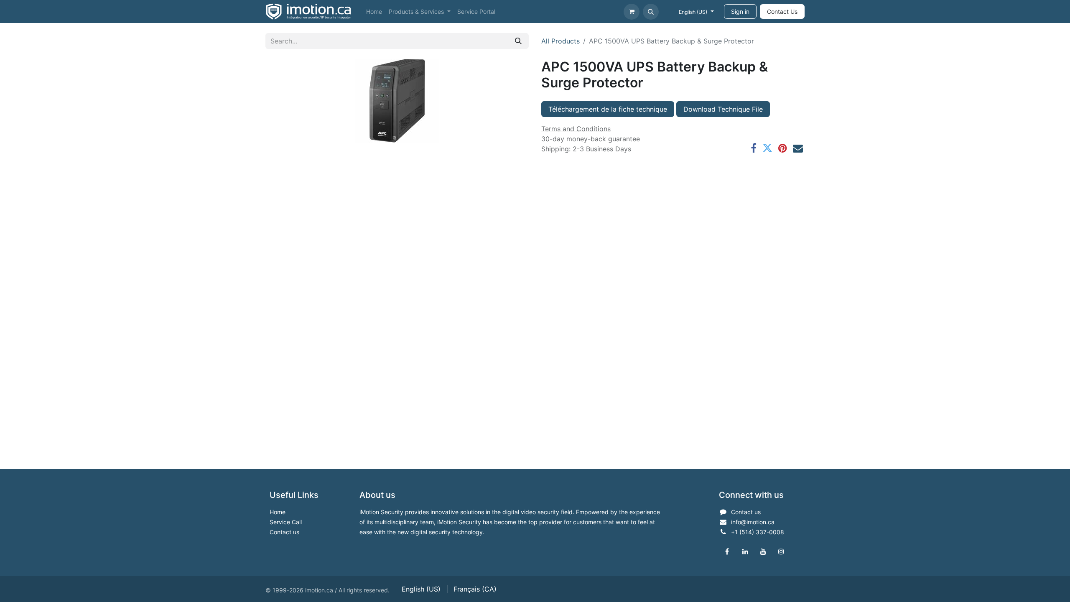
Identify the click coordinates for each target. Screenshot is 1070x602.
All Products (560, 41)
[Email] (798, 148)
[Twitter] (767, 148)
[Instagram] (781, 551)
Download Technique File (723, 109)
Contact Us (782, 11)
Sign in (740, 11)
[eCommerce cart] (631, 12)
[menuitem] (374, 11)
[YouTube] (763, 551)
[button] (651, 12)
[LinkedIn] (745, 551)
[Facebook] (754, 148)
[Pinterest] (782, 148)
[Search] (518, 41)
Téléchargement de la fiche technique (607, 109)
